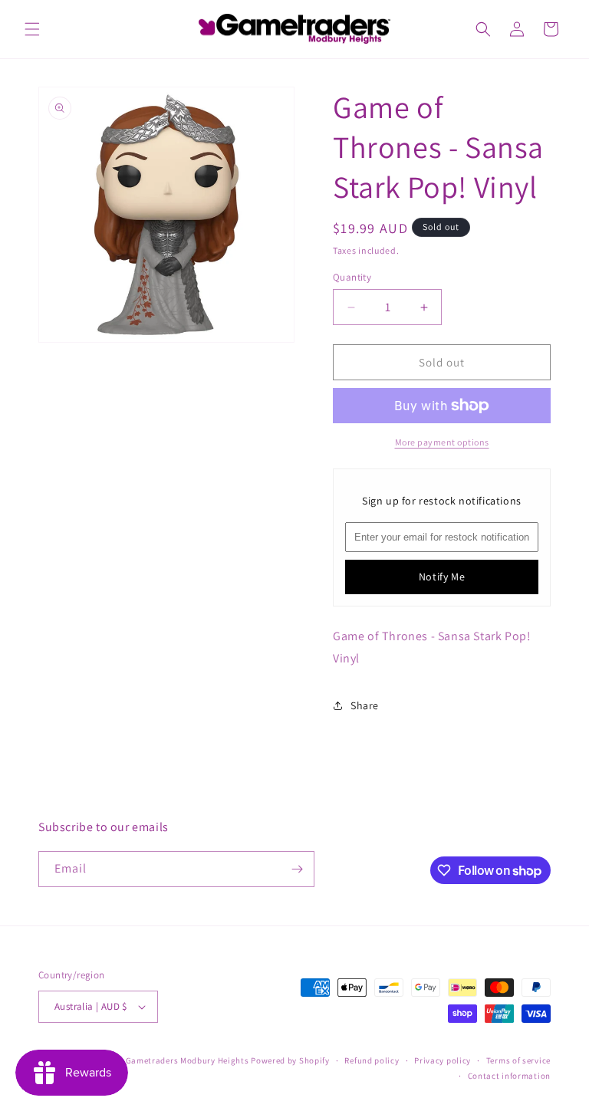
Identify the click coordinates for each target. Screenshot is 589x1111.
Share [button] (364, 705)
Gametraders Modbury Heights (187, 1060)
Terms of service (518, 1060)
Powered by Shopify (290, 1060)
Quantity (352, 277)
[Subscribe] (297, 869)
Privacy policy (442, 1060)
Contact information (509, 1075)
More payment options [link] (442, 442)
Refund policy (371, 1060)
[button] (32, 29)
